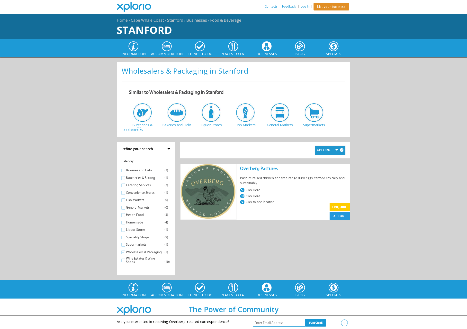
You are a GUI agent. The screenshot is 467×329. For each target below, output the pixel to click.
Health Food (135, 215)
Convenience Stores (140, 193)
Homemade (134, 222)
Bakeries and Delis (139, 170)
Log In (305, 6)
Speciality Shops (137, 237)
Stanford (175, 20)
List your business (331, 7)
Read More (130, 130)
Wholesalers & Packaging (144, 252)
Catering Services (138, 185)
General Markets (138, 207)
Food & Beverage (225, 20)
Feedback (289, 6)
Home (122, 20)
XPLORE (339, 215)
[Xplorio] (138, 7)
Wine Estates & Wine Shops (140, 260)
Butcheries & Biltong (140, 178)
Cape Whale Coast (147, 20)
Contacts (271, 6)
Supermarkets (136, 244)
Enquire (339, 206)
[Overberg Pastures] (208, 192)
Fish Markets (135, 200)
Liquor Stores (135, 230)
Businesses (196, 20)
